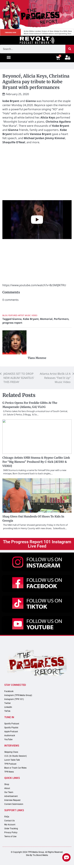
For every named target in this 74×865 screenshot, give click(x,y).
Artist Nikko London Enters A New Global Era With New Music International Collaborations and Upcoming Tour (48, 32)
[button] (9, 57)
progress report (12, 322)
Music (28, 315)
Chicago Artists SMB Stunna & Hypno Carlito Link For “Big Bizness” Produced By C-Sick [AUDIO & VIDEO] (36, 462)
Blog (5, 315)
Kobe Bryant (31, 319)
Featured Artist (16, 315)
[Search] (69, 49)
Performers (61, 319)
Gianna (17, 319)
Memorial (46, 319)
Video (34, 315)
